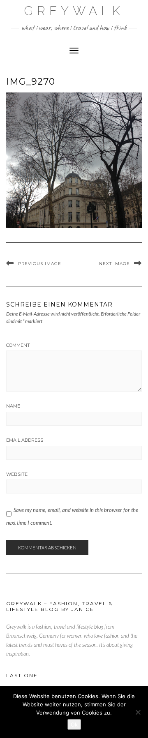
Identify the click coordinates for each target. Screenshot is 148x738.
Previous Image (39, 263)
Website (17, 474)
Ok (74, 724)
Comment (18, 345)
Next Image (114, 263)
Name (13, 406)
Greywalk (74, 11)
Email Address (24, 440)
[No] (138, 712)
